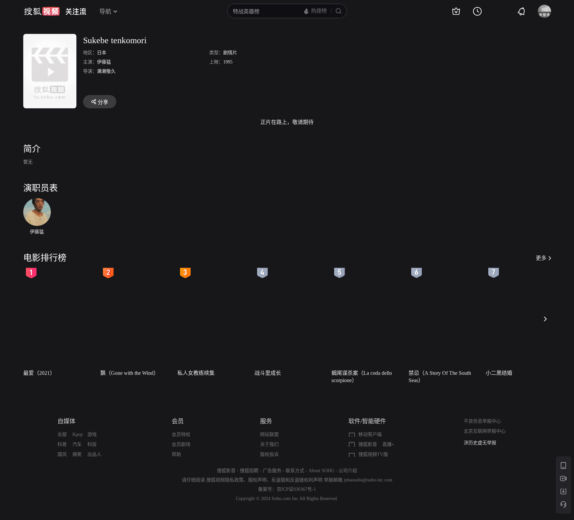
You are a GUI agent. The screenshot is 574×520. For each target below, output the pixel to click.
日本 (101, 52)
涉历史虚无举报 (480, 442)
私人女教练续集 (196, 373)
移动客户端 (370, 434)
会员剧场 (181, 444)
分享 (103, 102)
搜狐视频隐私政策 (224, 479)
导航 (105, 12)
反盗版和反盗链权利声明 (297, 479)
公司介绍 (347, 470)
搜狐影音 (367, 444)
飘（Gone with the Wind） (129, 373)
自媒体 (66, 421)
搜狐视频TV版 (373, 454)
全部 (62, 434)
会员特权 (181, 434)
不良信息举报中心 (482, 421)
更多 (541, 258)
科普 (62, 444)
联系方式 (295, 470)
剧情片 (230, 52)
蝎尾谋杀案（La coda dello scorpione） (362, 376)
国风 (62, 454)
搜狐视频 (41, 11)
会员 (178, 421)
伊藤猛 (104, 61)
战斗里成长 (267, 373)
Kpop (77, 434)
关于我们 (269, 444)
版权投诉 (269, 454)
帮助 (176, 454)
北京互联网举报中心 (485, 431)
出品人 (94, 454)
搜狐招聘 (249, 470)
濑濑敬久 (106, 71)
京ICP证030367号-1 (296, 489)
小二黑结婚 (499, 373)
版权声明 (257, 479)
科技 (92, 444)
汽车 (77, 444)
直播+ (388, 444)
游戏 (92, 434)
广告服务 (272, 470)
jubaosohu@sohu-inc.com (368, 479)
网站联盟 (269, 434)
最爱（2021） (39, 373)
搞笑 (77, 454)
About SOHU (321, 470)
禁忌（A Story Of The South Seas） (440, 376)
